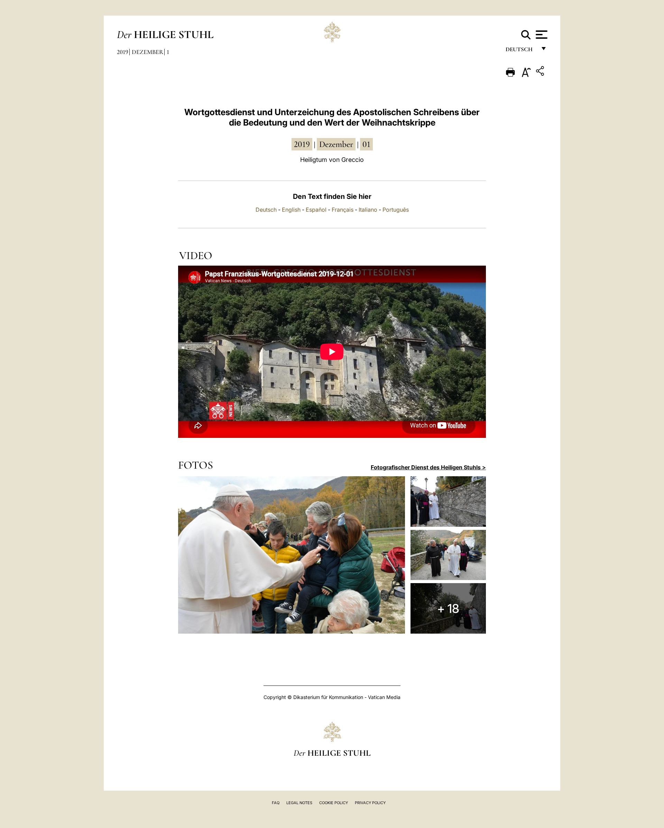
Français (342, 209)
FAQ (275, 802)
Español (316, 209)
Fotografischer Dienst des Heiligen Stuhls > (428, 467)
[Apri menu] (540, 34)
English (291, 209)
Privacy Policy (370, 802)
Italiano (368, 209)
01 (366, 144)
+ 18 (448, 608)
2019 (122, 52)
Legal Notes (299, 802)
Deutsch (521, 51)
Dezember (147, 52)
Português (395, 209)
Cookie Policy (333, 802)
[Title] (541, 72)
